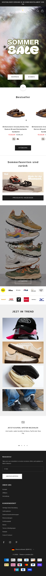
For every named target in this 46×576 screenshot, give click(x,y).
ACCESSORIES (23, 337)
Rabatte (4, 531)
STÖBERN (23, 148)
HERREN (15, 77)
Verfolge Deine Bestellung (10, 507)
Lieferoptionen (6, 511)
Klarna (4, 524)
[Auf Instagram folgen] (10, 542)
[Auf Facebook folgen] (3, 542)
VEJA (23, 361)
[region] (23, 46)
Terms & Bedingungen (9, 528)
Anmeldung (5, 496)
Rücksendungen (7, 518)
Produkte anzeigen (23, 198)
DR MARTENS (23, 408)
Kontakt (4, 489)
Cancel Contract (7, 535)
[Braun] (14, 139)
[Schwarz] (18, 139)
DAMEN (31, 77)
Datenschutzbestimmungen (10, 514)
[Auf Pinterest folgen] (16, 542)
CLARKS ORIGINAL (23, 385)
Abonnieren (12, 476)
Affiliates (4, 493)
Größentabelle (6, 521)
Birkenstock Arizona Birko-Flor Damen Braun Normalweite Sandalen (16, 129)
